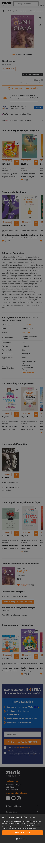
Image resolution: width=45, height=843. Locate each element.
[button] (22, 838)
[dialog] (22, 828)
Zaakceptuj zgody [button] (22, 833)
